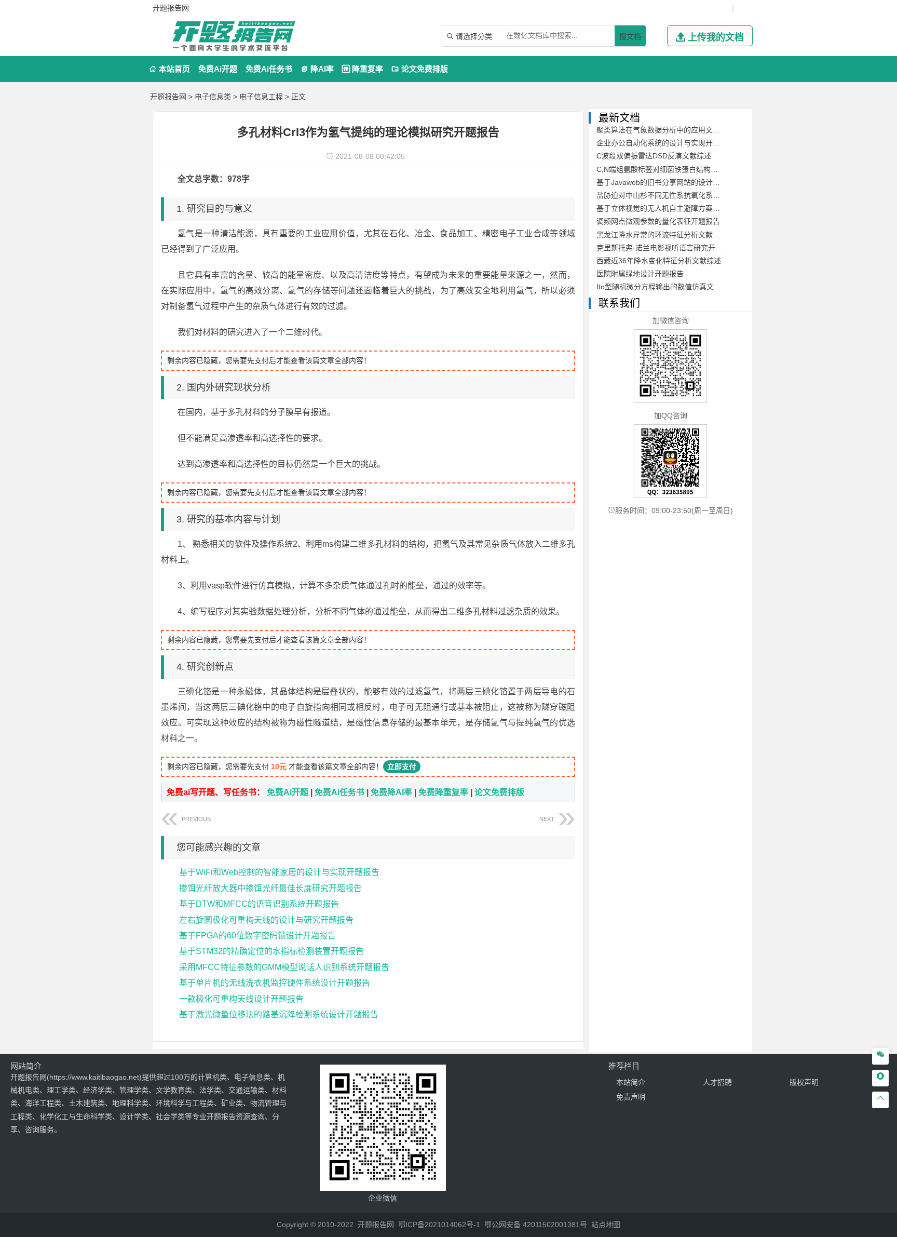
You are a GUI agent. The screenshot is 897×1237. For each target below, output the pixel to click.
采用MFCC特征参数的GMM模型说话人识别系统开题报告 (284, 967)
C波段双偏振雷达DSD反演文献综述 (653, 156)
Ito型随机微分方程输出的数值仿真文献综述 (666, 287)
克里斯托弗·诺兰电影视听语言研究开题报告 (666, 248)
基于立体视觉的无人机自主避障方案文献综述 (669, 208)
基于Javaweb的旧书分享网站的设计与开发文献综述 (680, 182)
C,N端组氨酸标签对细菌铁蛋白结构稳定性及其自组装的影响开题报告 (708, 169)
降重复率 (362, 68)
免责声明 (630, 1097)
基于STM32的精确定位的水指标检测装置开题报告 (271, 951)
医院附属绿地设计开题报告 (640, 274)
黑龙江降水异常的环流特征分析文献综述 (661, 235)
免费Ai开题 (217, 68)
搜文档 (630, 36)
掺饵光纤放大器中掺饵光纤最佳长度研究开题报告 (270, 888)
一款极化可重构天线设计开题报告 (241, 998)
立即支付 (401, 766)
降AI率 (317, 68)
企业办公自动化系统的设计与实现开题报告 (665, 143)
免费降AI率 (391, 792)
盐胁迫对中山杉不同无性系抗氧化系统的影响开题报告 (683, 195)
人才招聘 (717, 1082)
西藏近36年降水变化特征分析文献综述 (658, 261)
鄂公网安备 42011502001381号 (535, 1224)
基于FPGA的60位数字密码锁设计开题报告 (257, 935)
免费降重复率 (443, 792)
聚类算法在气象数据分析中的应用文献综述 (665, 130)
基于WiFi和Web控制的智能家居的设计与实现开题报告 (279, 872)
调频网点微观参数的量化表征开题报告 (658, 221)
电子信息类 (213, 96)
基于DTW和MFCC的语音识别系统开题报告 (259, 903)
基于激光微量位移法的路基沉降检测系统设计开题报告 (278, 1014)
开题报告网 (168, 96)
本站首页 (169, 68)
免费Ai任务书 (269, 68)
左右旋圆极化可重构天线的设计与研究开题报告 (266, 920)
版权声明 (804, 1082)
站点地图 (605, 1224)
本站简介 (630, 1082)
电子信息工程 (261, 96)
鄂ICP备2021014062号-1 (439, 1224)
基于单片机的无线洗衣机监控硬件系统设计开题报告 (274, 982)
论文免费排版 (419, 68)
